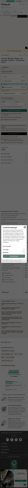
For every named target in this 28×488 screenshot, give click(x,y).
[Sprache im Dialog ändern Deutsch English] (24, 227)
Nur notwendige (7, 246)
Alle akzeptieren (14, 256)
